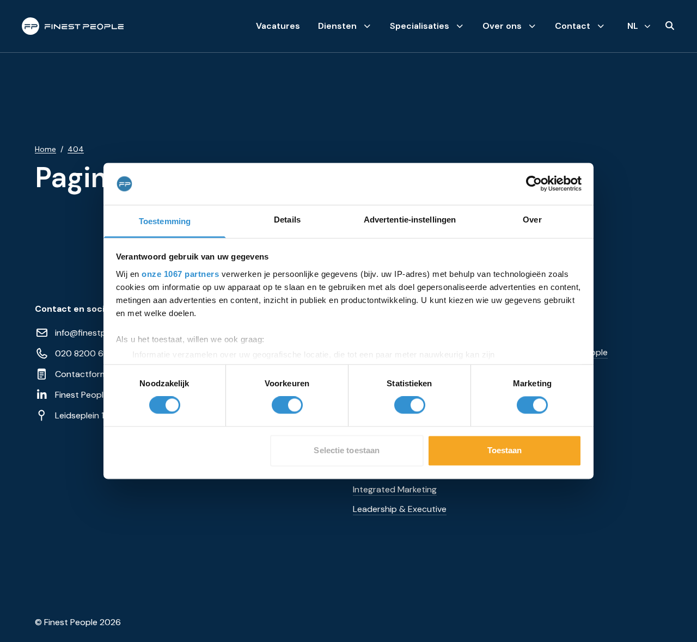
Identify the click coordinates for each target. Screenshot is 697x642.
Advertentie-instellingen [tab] (410, 219)
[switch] (287, 405)
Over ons (502, 26)
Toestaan (504, 450)
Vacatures (278, 26)
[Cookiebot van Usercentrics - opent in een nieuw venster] (534, 184)
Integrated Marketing (395, 489)
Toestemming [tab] (165, 221)
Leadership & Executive (400, 509)
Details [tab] (287, 219)
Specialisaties (419, 26)
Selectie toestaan (347, 450)
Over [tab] (532, 219)
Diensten (337, 26)
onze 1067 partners (180, 274)
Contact (572, 26)
